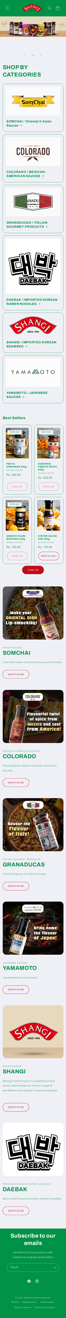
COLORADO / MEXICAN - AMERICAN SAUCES (26, 174)
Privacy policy (47, 1302)
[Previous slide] (25, 55)
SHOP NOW (16, 674)
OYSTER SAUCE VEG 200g (47, 537)
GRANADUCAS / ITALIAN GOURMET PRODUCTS (26, 224)
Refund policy (30, 1302)
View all (33, 570)
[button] (7, 8)
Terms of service (22, 1307)
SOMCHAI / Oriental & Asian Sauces (29, 123)
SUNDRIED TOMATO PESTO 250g (47, 467)
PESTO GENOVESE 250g (16, 465)
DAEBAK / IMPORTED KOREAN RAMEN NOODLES (32, 302)
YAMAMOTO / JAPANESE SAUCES (27, 395)
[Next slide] (40, 55)
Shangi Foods (31, 1298)
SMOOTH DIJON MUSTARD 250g (15, 537)
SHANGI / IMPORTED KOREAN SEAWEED (31, 344)
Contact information (45, 1307)
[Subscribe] (55, 1267)
